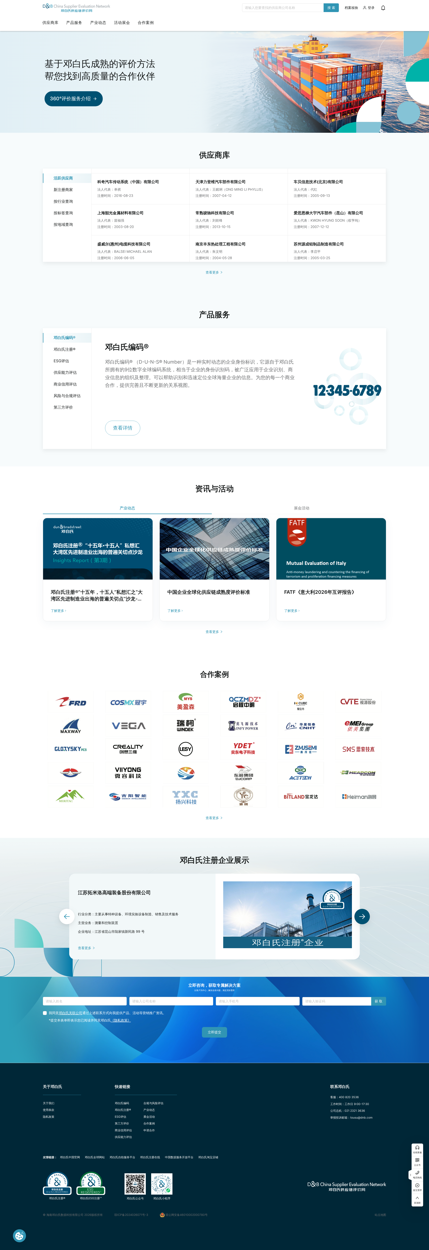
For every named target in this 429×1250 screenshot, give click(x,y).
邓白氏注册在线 (150, 1157)
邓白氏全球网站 (95, 1157)
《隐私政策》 (121, 1020)
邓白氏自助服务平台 (122, 1157)
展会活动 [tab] (301, 508)
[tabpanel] (214, 569)
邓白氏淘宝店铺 (208, 1157)
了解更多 (57, 611)
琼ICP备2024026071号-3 (131, 1215)
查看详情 (122, 428)
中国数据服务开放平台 (179, 1157)
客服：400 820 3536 (344, 1097)
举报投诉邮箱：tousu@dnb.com (351, 1117)
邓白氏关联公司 (70, 1013)
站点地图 (380, 1215)
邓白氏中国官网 (70, 1157)
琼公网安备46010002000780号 (187, 1215)
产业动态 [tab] (127, 508)
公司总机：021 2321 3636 (347, 1110)
